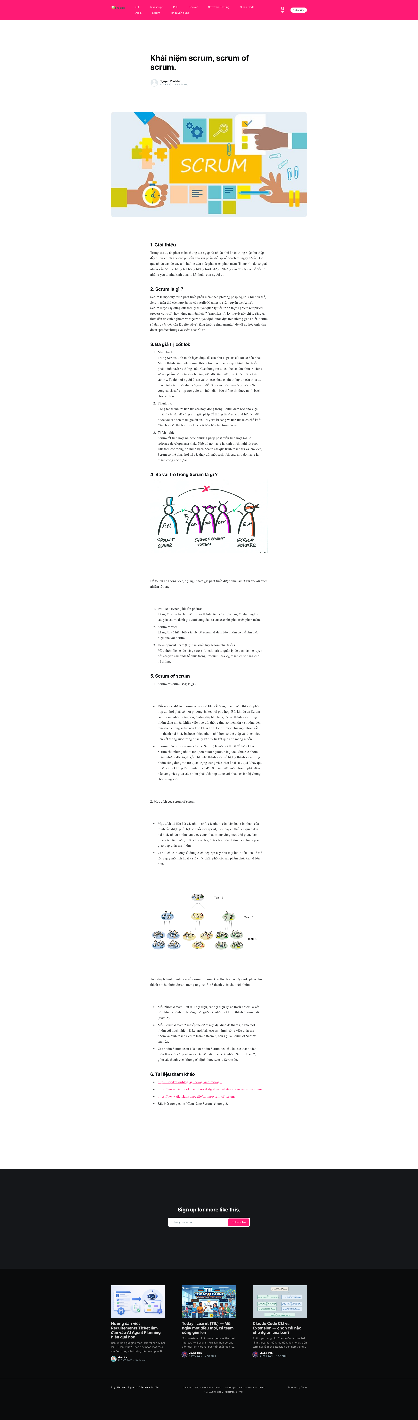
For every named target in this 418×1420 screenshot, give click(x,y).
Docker (193, 7)
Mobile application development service (245, 1387)
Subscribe (299, 10)
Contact (187, 1387)
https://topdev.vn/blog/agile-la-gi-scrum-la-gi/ (190, 1082)
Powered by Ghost (297, 1387)
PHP (175, 7)
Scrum (156, 12)
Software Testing (218, 7)
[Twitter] (282, 11)
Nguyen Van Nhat (170, 81)
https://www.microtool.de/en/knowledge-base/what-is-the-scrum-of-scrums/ (210, 1089)
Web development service (208, 1387)
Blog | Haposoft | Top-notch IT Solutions (130, 1387)
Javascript (156, 7)
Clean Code (247, 7)
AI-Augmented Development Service (225, 1391)
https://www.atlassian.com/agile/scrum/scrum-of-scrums (196, 1096)
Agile (138, 12)
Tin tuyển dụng (179, 12)
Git (137, 7)
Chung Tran (195, 1352)
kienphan (123, 1357)
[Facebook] (282, 8)
